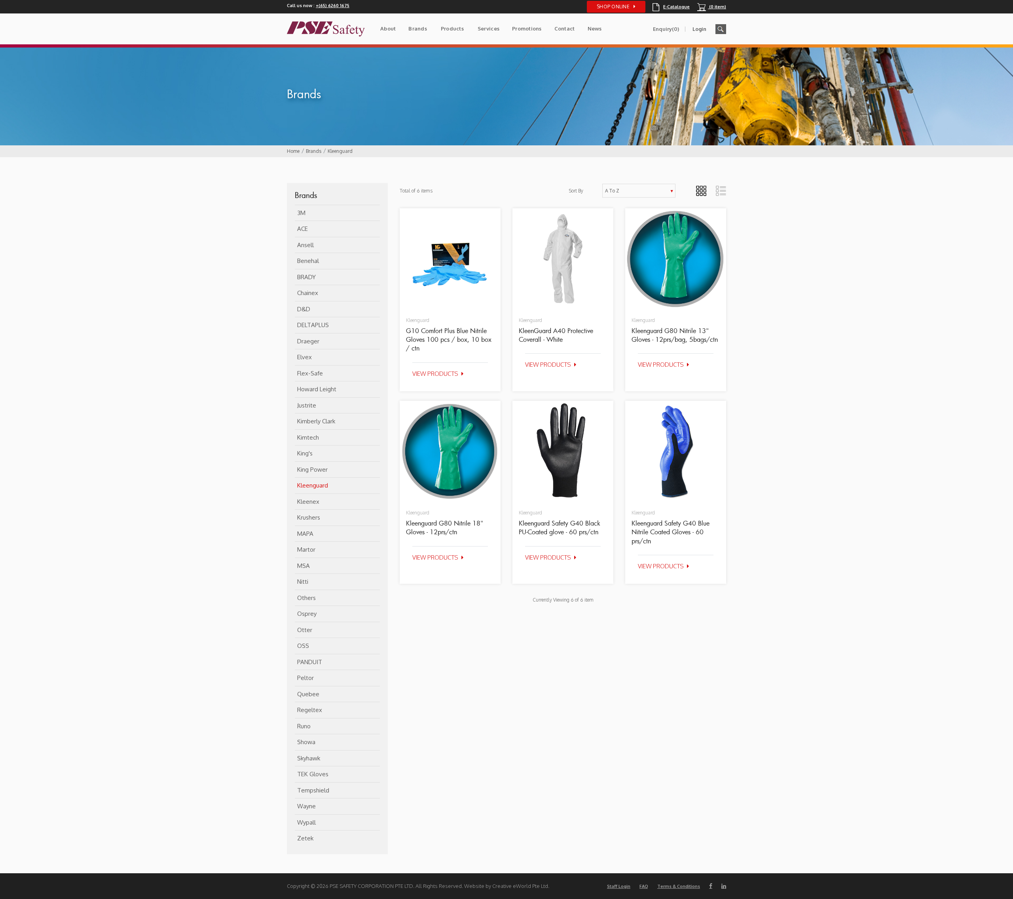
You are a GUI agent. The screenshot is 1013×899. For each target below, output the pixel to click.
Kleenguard (340, 151)
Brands (417, 28)
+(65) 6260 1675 (332, 5)
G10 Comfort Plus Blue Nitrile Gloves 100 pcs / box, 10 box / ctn (448, 339)
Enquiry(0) (666, 29)
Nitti (302, 581)
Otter (304, 630)
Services (488, 28)
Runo (304, 726)
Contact (564, 28)
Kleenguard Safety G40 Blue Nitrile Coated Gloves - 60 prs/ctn (670, 532)
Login (699, 29)
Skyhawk (308, 758)
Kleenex (308, 501)
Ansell (305, 245)
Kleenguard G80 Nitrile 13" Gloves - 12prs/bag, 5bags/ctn (675, 335)
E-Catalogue (671, 7)
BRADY (306, 277)
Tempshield (313, 790)
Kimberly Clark (316, 421)
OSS (303, 645)
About (388, 28)
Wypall (306, 822)
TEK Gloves (312, 774)
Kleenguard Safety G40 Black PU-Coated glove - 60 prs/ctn (559, 527)
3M (301, 213)
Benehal (308, 261)
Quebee (308, 694)
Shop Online (613, 7)
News (595, 28)
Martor (306, 549)
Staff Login (618, 886)
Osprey (307, 613)
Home (293, 151)
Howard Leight (316, 389)
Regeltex (309, 710)
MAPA (305, 533)
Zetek (305, 838)
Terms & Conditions (678, 886)
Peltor (305, 678)
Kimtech (308, 437)
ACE (302, 228)
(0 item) (711, 7)
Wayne (306, 806)
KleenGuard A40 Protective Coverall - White (556, 335)
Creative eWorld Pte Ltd (520, 886)
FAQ (643, 886)
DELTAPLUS (313, 325)
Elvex (304, 357)
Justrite (306, 405)
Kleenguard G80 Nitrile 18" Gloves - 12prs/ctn (444, 527)
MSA (303, 565)
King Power (312, 469)
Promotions (527, 28)
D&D (303, 309)
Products (452, 28)
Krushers (308, 517)
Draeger (308, 341)
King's (305, 453)
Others (306, 598)
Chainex (307, 293)
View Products (435, 373)
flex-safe (310, 373)
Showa (306, 742)
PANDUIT (309, 662)
